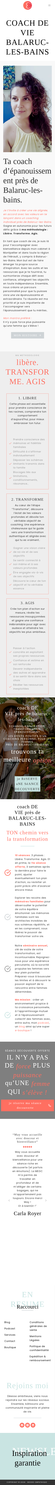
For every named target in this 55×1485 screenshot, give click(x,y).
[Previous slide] (9, 1200)
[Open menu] (49, 5)
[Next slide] (46, 1200)
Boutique (10, 1347)
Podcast (9, 1328)
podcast (43, 1022)
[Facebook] (22, 1425)
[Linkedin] (33, 1425)
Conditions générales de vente (38, 1326)
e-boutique (22, 1030)
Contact (9, 1341)
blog (22, 1026)
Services (9, 1334)
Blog (7, 1322)
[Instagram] (27, 1425)
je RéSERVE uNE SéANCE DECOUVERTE (27, 784)
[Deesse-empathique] (27, 5)
